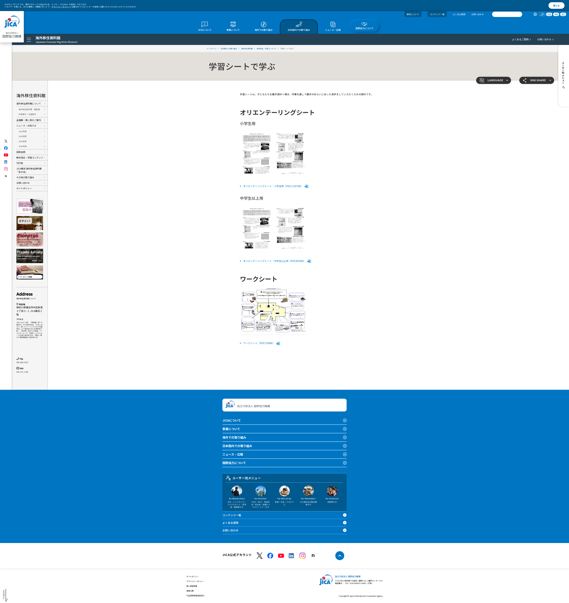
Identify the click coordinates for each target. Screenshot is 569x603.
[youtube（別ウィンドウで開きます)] (6, 155)
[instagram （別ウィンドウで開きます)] (302, 556)
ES (563, 14)
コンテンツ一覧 (437, 14)
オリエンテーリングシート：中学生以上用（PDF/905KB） (274, 261)
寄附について (413, 14)
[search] (507, 14)
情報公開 (190, 590)
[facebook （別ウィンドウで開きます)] (270, 556)
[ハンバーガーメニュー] (29, 39)
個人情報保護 (191, 586)
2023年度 (23, 131)
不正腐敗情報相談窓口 (195, 595)
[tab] (535, 14)
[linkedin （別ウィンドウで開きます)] (292, 555)
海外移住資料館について (28, 103)
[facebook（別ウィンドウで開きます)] (6, 148)
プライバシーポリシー (60, 6)
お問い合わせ (477, 14)
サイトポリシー (24, 188)
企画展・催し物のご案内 (28, 120)
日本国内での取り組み (237, 446)
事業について (231, 429)
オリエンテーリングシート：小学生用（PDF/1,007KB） (273, 186)
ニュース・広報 (232, 454)
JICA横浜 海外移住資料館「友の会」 (29, 170)
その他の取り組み (25, 177)
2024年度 (23, 136)
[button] (493, 80)
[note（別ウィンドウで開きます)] (6, 176)
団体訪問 (20, 152)
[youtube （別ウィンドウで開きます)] (281, 556)
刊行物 (19, 163)
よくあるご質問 (520, 39)
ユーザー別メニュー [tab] (246, 478)
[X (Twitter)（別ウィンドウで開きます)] (6, 141)
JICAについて (231, 420)
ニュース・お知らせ (26, 125)
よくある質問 (459, 14)
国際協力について (234, 463)
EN (549, 14)
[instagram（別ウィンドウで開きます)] (6, 169)
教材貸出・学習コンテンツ (29, 157)
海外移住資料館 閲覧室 (29, 109)
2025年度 (23, 146)
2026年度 (23, 141)
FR (556, 14)
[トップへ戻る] (339, 555)
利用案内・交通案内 (27, 114)
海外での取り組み (234, 437)
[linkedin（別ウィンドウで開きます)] (6, 162)
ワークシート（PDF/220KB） (259, 343)
